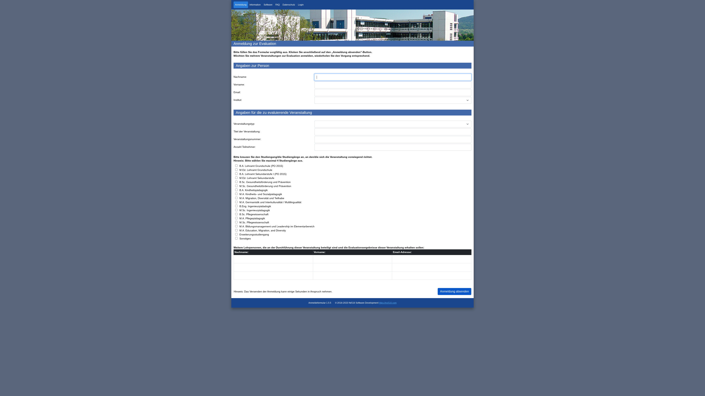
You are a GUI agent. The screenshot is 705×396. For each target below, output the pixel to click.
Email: (237, 92)
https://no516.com (388, 303)
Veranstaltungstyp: (244, 123)
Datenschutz (289, 4)
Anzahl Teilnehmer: (245, 146)
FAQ (277, 4)
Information (255, 4)
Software (268, 4)
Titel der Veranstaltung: (247, 131)
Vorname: (239, 84)
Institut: (238, 99)
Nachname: (240, 76)
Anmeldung (241, 4)
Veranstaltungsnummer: (247, 139)
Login (301, 4)
